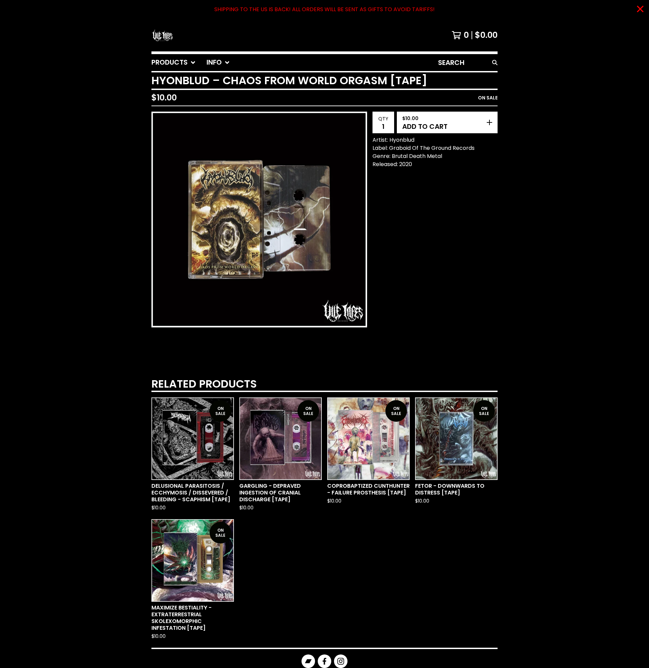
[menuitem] (173, 62)
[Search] (494, 62)
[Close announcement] (640, 9)
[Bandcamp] (308, 661)
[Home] (162, 35)
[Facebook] (324, 661)
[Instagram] (340, 661)
